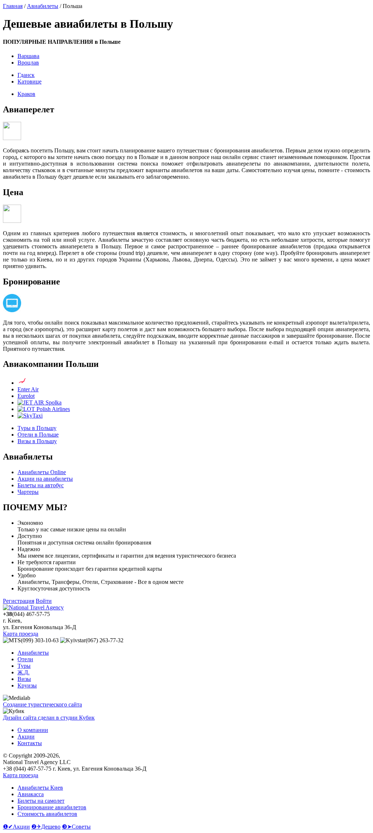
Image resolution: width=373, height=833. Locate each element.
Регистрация (18, 601)
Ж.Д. (23, 672)
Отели (25, 659)
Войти (44, 601)
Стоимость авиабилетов (47, 814)
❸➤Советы (76, 827)
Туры (24, 666)
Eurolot (26, 396)
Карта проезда (20, 634)
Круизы (27, 685)
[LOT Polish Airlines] (43, 409)
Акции (26, 736)
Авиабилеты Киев (40, 787)
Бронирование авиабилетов (51, 807)
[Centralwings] (22, 383)
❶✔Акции (16, 827)
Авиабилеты (42, 6)
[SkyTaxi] (30, 415)
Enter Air (28, 389)
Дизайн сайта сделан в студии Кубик (49, 717)
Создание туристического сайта (42, 704)
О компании (32, 730)
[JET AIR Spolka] (39, 402)
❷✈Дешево (45, 827)
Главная (13, 6)
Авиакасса (30, 794)
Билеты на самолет (40, 801)
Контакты (29, 743)
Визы (24, 679)
